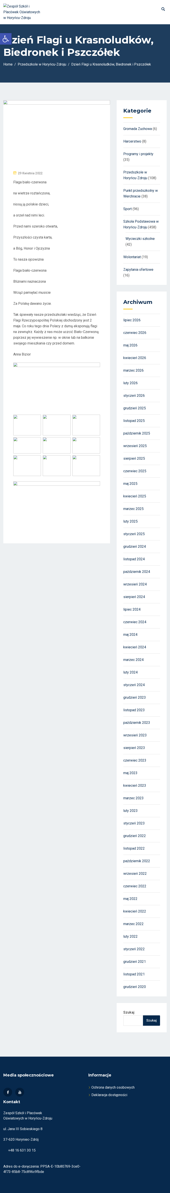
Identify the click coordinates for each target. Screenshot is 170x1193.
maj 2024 (130, 634)
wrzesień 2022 (135, 873)
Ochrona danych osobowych (113, 1087)
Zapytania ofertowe (138, 269)
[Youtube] (19, 1092)
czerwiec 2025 (134, 471)
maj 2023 (130, 773)
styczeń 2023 (134, 823)
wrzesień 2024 (135, 584)
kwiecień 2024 (134, 647)
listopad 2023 (134, 710)
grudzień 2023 (134, 697)
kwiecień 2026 (134, 358)
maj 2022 (130, 899)
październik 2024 (136, 572)
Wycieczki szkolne (140, 239)
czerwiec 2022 (134, 886)
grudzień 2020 (134, 987)
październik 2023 (136, 723)
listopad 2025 (134, 421)
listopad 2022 (134, 848)
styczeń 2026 (134, 395)
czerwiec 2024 (134, 622)
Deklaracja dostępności (109, 1095)
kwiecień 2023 (134, 785)
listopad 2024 (134, 559)
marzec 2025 (133, 509)
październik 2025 (136, 433)
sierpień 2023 (134, 748)
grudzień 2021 (134, 962)
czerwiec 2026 (134, 333)
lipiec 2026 (132, 320)
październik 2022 (136, 861)
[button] (6, 39)
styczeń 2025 (134, 534)
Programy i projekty (138, 154)
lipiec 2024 (132, 609)
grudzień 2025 (134, 408)
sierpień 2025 (134, 458)
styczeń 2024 (134, 685)
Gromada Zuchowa (137, 129)
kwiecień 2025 (134, 496)
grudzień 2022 (134, 836)
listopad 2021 (134, 974)
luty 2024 (130, 672)
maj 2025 (130, 484)
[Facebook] (7, 1092)
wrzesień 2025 (135, 446)
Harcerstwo (132, 141)
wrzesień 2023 (135, 735)
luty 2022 (130, 936)
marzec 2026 (133, 370)
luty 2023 (130, 811)
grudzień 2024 (134, 546)
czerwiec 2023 (134, 760)
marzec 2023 (133, 798)
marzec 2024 (133, 660)
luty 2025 (130, 521)
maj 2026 (130, 345)
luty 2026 (130, 383)
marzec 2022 (133, 924)
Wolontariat (132, 257)
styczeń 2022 (134, 949)
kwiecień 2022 (134, 911)
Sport (127, 209)
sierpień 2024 (134, 597)
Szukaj (128, 1012)
